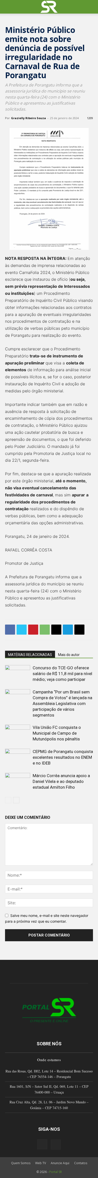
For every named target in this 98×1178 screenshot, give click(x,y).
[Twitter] (22, 630)
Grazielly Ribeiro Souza (28, 118)
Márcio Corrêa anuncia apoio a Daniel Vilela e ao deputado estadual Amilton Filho (61, 781)
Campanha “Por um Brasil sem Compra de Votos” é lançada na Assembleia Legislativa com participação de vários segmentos (62, 703)
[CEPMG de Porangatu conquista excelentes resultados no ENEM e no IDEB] (17, 757)
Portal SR (55, 1172)
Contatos (80, 1163)
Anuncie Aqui (60, 1163)
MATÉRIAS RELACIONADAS (30, 655)
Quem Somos (20, 1163)
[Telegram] (68, 630)
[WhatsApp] (45, 630)
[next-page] (16, 800)
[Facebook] (10, 630)
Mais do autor (69, 655)
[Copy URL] (79, 630)
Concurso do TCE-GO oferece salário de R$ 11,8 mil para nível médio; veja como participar (62, 673)
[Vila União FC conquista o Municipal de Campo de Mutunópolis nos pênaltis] (17, 733)
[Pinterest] (33, 630)
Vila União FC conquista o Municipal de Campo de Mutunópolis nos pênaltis (57, 733)
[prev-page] (8, 800)
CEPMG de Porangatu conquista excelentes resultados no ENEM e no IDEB (63, 757)
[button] (9, 7)
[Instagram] (42, 1144)
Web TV (40, 1163)
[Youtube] (56, 1145)
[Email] (56, 630)
